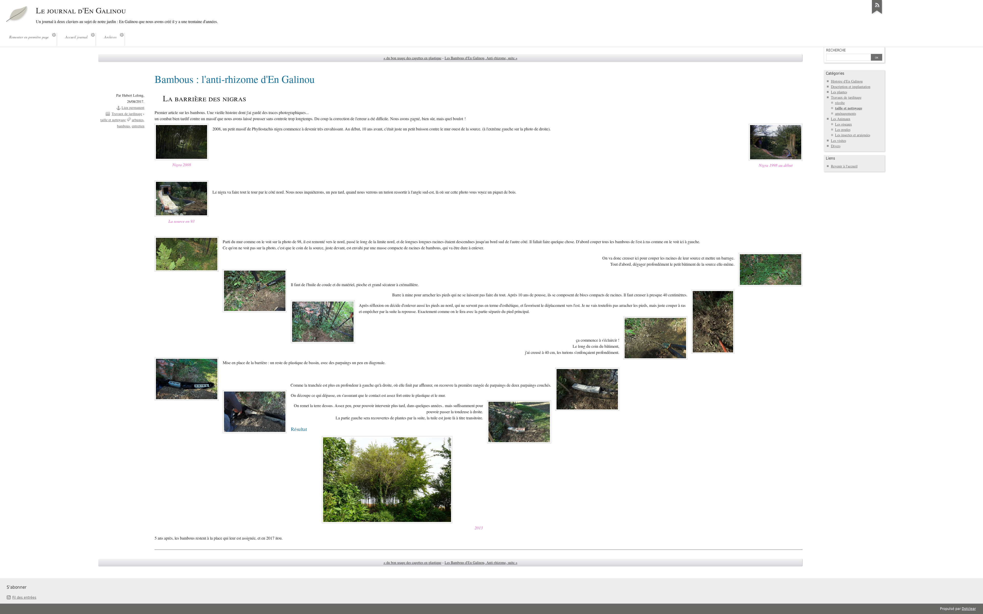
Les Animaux (840, 118)
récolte (840, 102)
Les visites (838, 140)
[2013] (387, 521)
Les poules (842, 129)
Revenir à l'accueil (844, 166)
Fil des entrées (24, 597)
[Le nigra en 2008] (181, 158)
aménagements (845, 113)
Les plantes (839, 92)
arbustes (137, 119)
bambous (123, 126)
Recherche (836, 50)
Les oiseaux (843, 124)
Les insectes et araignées (852, 134)
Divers (835, 145)
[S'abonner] (877, 13)
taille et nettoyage (113, 119)
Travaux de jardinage (127, 113)
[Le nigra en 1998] (776, 159)
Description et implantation (850, 86)
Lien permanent (133, 107)
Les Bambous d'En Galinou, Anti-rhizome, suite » (481, 57)
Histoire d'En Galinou (847, 81)
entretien (138, 126)
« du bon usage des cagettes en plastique (412, 57)
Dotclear (969, 609)
